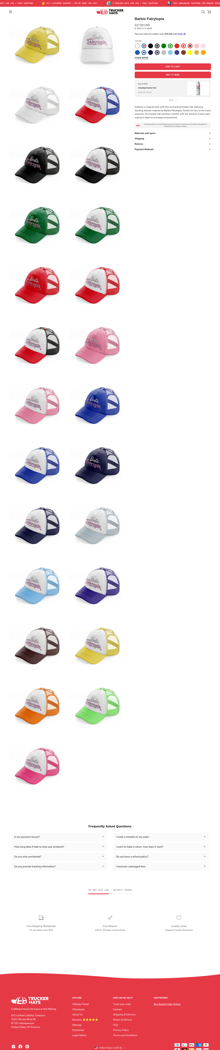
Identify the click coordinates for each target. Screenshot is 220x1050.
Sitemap (77, 1025)
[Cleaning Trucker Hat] (198, 88)
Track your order (122, 1004)
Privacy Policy (121, 1030)
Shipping (139, 138)
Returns (139, 144)
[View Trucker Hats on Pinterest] (27, 1046)
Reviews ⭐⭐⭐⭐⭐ (85, 1019)
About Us (77, 1014)
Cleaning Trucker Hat (147, 88)
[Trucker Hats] (110, 11)
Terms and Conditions (125, 1035)
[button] (203, 12)
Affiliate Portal (80, 1004)
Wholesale (78, 1009)
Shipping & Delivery (124, 1014)
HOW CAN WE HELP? (123, 998)
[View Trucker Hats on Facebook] (20, 1046)
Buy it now (172, 75)
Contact (117, 1009)
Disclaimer (78, 1030)
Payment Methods (144, 149)
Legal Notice (79, 1035)
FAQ (115, 1025)
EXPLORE (77, 998)
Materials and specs (145, 133)
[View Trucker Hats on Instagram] (13, 1046)
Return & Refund (122, 1019)
